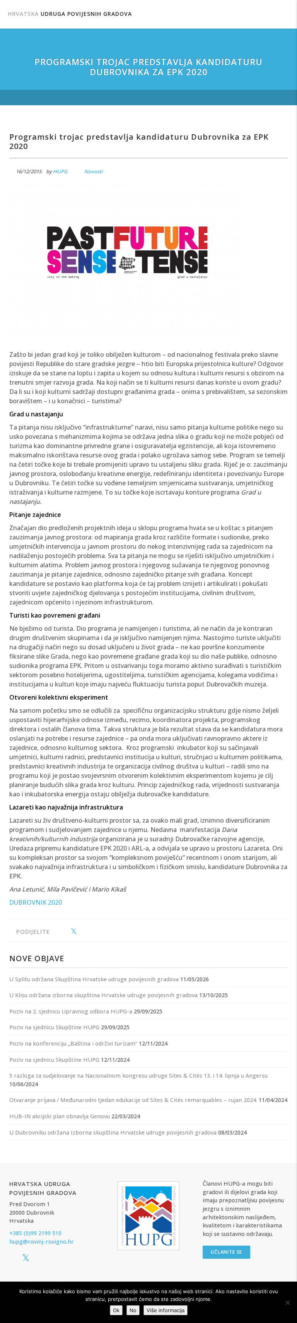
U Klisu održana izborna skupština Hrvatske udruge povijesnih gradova (103, 995)
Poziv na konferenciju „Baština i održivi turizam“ (73, 1043)
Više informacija (165, 1310)
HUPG (60, 171)
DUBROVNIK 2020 (35, 902)
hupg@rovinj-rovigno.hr (41, 1241)
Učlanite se (226, 1252)
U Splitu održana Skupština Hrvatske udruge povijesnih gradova (94, 979)
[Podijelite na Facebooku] (62, 931)
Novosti (93, 171)
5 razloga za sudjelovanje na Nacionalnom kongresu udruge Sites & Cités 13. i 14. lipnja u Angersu (138, 1075)
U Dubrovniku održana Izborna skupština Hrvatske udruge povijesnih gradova (113, 1132)
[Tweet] (74, 931)
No (133, 1310)
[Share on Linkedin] (85, 931)
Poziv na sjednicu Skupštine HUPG (54, 1027)
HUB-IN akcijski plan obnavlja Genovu (59, 1116)
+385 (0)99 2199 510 (35, 1233)
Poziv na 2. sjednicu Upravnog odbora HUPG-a (70, 1011)
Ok (116, 1310)
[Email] (97, 931)
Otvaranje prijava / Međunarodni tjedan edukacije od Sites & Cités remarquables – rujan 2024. (133, 1100)
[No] (287, 1302)
